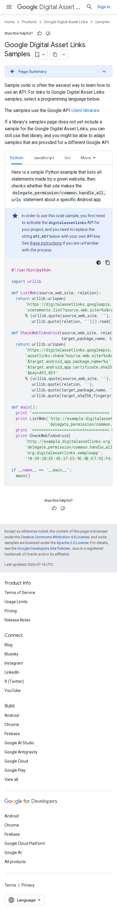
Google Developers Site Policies (43, 548)
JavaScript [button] (44, 157)
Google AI (13, 852)
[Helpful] (39, 33)
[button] (58, 71)
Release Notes (17, 620)
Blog (8, 645)
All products (15, 861)
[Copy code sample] (107, 262)
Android (12, 715)
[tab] (16, 157)
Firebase (12, 733)
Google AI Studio (19, 743)
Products (29, 22)
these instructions (46, 243)
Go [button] (67, 157)
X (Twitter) (14, 681)
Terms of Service (20, 592)
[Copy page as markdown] (55, 54)
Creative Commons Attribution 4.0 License (55, 537)
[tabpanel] (58, 327)
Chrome (12, 724)
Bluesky (11, 654)
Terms (10, 885)
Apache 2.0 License (73, 543)
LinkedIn (12, 672)
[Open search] (89, 6)
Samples (102, 22)
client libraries (85, 110)
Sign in (103, 7)
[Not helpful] (48, 33)
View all (11, 779)
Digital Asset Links (60, 7)
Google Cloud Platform (25, 843)
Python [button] (16, 157)
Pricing (11, 611)
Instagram (14, 663)
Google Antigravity (21, 752)
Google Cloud (16, 761)
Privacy (28, 885)
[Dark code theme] (98, 262)
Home (9, 22)
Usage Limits (16, 601)
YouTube (13, 690)
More (86, 157)
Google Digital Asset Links (66, 22)
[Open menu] (9, 7)
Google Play (15, 770)
